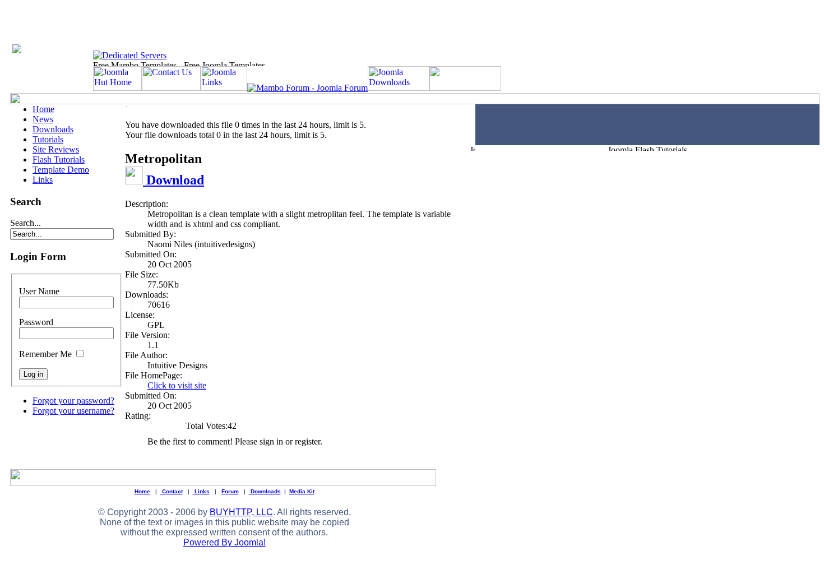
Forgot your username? (73, 410)
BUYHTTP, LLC (241, 512)
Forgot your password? (73, 400)
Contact (171, 491)
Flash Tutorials (59, 159)
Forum (230, 491)
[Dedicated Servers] (129, 55)
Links (43, 179)
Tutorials (48, 139)
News (43, 119)
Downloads (53, 129)
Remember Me (45, 354)
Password (36, 322)
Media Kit (301, 491)
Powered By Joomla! (224, 542)
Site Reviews (56, 149)
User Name (39, 291)
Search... (25, 223)
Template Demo (61, 169)
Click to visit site (176, 385)
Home (43, 109)
